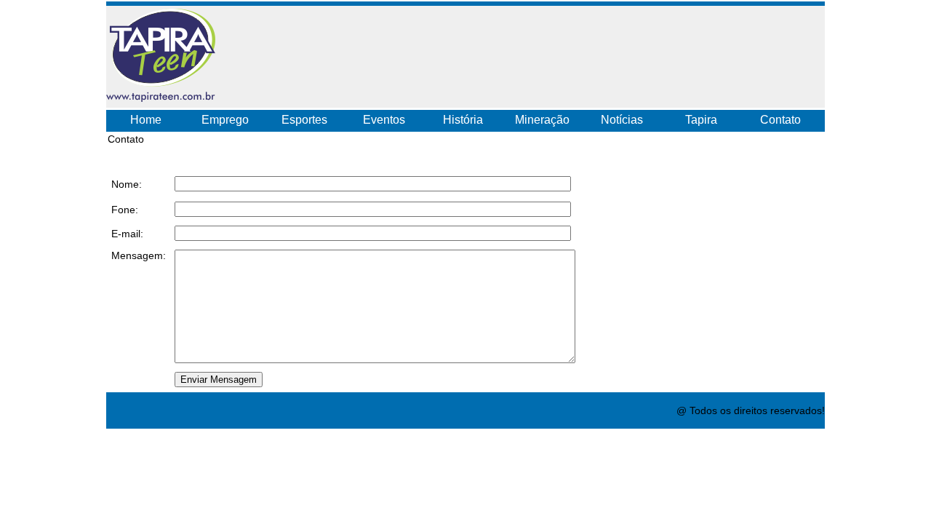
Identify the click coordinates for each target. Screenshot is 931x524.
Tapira (701, 120)
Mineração (542, 120)
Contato (780, 120)
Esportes (304, 120)
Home (145, 120)
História (463, 120)
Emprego (225, 120)
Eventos (384, 120)
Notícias (622, 120)
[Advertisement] (545, 53)
